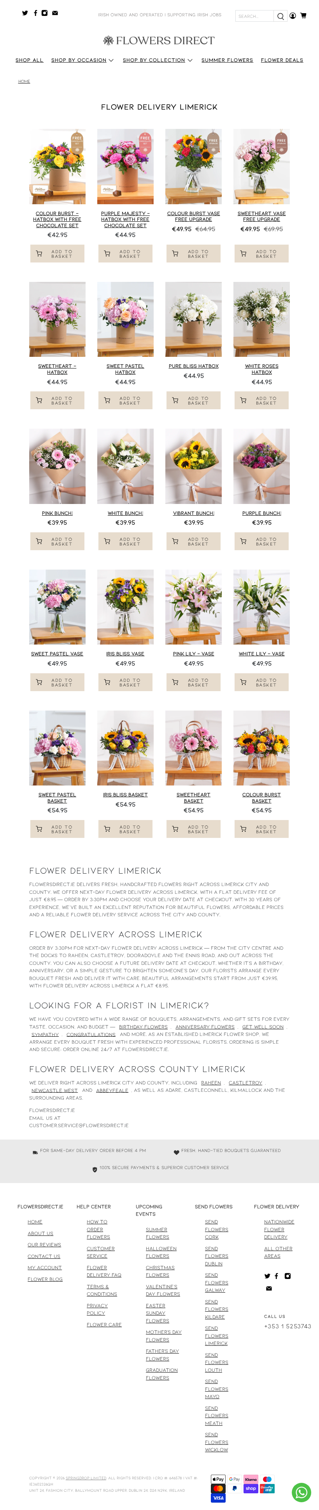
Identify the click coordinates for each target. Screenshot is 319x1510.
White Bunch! (125, 513)
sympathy (45, 1034)
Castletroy (245, 1082)
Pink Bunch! (57, 513)
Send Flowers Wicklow (216, 1442)
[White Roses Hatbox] (261, 319)
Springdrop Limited (86, 1477)
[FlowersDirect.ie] (159, 40)
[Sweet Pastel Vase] (57, 607)
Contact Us (44, 1256)
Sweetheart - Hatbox (57, 369)
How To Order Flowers (98, 1229)
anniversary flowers (205, 1026)
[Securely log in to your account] (292, 15)
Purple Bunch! (261, 513)
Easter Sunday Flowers (157, 1313)
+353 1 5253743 (288, 1325)
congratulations (91, 1034)
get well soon (263, 1026)
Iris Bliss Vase (125, 653)
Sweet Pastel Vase (57, 653)
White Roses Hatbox (262, 369)
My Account (45, 1267)
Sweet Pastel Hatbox (125, 369)
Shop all (30, 60)
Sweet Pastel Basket (57, 797)
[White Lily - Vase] (261, 607)
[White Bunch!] (125, 466)
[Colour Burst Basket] (261, 748)
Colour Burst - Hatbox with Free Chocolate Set (57, 219)
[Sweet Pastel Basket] (57, 748)
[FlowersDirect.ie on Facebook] (36, 14)
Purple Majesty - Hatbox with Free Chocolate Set (125, 219)
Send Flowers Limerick (216, 1335)
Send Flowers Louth (216, 1362)
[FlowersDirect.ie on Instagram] (46, 14)
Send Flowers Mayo (216, 1388)
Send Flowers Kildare (216, 1309)
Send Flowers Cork (216, 1229)
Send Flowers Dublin (216, 1256)
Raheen (211, 1082)
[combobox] (254, 16)
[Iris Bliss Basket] (125, 748)
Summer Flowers (227, 60)
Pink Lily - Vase (193, 653)
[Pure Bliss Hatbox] (193, 319)
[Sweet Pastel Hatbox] (125, 319)
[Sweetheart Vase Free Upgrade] (261, 166)
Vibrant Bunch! (193, 513)
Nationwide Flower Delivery (279, 1229)
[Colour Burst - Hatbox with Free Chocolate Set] (57, 166)
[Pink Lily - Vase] (193, 607)
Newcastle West (55, 1090)
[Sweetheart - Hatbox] (57, 319)
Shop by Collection (154, 60)
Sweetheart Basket (193, 797)
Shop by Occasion (79, 60)
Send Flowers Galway (216, 1282)
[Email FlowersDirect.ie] (57, 14)
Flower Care (104, 1324)
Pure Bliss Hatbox (194, 366)
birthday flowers (143, 1026)
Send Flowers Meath (216, 1415)
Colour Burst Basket (261, 797)
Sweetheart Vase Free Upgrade (262, 216)
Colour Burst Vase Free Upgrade (193, 216)
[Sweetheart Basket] (193, 748)
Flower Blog (45, 1279)
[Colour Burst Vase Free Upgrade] (193, 166)
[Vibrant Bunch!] (193, 466)
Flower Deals (282, 60)
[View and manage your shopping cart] (305, 15)
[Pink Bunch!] (57, 466)
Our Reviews (44, 1244)
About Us (40, 1233)
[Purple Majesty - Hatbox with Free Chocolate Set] (125, 166)
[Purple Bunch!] (261, 466)
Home (24, 81)
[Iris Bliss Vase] (125, 607)
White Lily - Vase (262, 653)
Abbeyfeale (112, 1090)
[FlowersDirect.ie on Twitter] (27, 14)
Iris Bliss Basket (125, 794)
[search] (280, 16)
